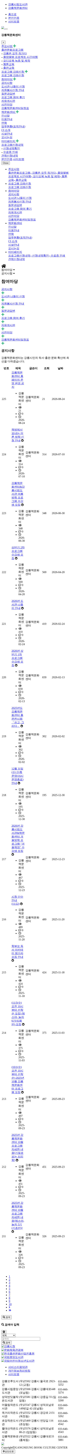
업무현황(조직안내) (13, 126)
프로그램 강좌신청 (13, 71)
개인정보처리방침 (19, 1370)
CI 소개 (5, 130)
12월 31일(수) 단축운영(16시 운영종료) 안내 (17, 776)
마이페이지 (8, 141)
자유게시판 (8, 100)
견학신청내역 (9, 155)
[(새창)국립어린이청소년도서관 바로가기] (17, 1360)
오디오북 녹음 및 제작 (16, 60)
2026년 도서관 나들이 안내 (17, 604)
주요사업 (7, 46)
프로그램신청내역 (12, 144)
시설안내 (6, 133)
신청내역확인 (11, 148)
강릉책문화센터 (18, 8)
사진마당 (6, 104)
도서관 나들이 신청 (13, 86)
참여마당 (7, 79)
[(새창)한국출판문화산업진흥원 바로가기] (17, 1353)
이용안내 (6, 119)
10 (10, 1304)
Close (5, 163)
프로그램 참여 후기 (13, 97)
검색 (7, 1317)
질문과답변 (8, 93)
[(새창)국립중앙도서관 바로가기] (12, 1357)
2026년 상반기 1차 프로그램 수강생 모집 (17, 658)
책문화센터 (8, 112)
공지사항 (6, 82)
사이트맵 (13, 21)
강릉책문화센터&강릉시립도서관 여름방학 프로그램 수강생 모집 (18, 494)
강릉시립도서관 (18, 4)
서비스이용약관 (18, 1367)
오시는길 (6, 137)
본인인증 (13, 17)
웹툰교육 (8, 64)
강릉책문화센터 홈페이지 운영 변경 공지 (18, 379)
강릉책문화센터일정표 (15, 108)
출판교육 (8, 67)
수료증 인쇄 (10, 152)
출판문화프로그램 (12, 49)
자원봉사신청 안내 (12, 90)
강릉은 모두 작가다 (15, 53)
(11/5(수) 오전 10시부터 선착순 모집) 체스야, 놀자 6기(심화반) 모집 (18, 1013)
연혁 (4, 122)
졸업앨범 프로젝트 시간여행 (20, 57)
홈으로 (12, 14)
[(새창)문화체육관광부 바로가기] (12, 1350)
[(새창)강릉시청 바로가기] (8, 1346)
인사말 (5, 115)
